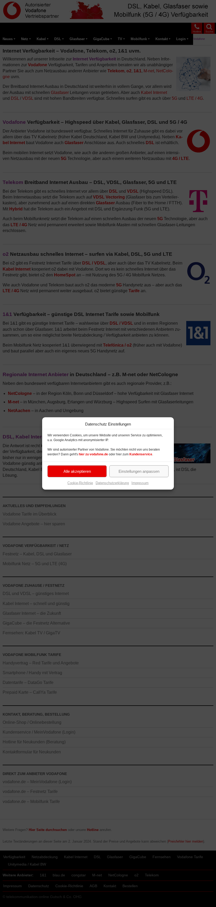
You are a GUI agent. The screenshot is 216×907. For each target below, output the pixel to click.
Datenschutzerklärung (112, 483)
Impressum (140, 483)
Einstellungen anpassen (139, 471)
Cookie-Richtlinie (80, 483)
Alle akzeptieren (77, 471)
